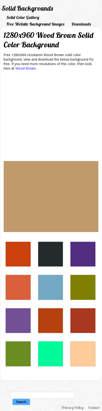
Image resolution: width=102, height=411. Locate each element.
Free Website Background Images (35, 24)
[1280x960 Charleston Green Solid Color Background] (50, 265)
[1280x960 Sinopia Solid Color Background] (18, 265)
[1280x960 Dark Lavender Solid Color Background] (18, 332)
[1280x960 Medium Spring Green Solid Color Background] (50, 365)
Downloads (81, 24)
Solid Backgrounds (27, 8)
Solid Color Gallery (22, 17)
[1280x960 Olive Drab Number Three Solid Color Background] (18, 365)
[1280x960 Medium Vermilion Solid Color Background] (18, 298)
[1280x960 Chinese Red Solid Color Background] (83, 332)
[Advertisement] (51, 116)
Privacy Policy (72, 407)
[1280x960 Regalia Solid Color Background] (83, 265)
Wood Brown (25, 68)
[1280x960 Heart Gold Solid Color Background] (83, 298)
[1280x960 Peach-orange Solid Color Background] (83, 365)
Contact (94, 407)
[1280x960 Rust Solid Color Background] (50, 332)
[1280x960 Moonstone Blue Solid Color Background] (50, 298)
